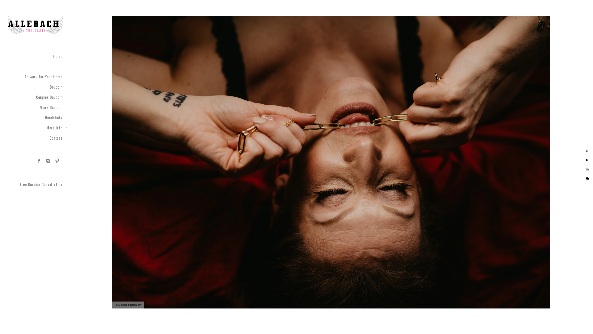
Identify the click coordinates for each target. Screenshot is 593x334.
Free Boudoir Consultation (41, 184)
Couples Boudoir (49, 97)
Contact (56, 138)
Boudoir (56, 87)
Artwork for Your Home (43, 77)
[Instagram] (48, 161)
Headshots (53, 117)
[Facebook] (39, 161)
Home (57, 56)
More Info (54, 128)
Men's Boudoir (51, 107)
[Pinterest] (57, 161)
